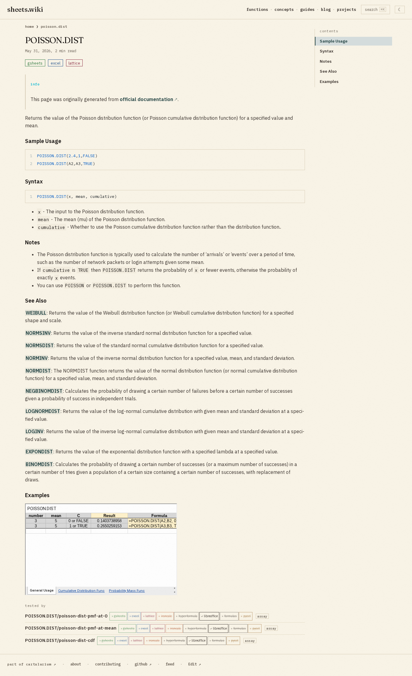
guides (307, 9)
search (375, 9)
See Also (328, 71)
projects (346, 9)
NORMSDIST (40, 345)
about (75, 664)
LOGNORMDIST (43, 411)
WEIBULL (36, 313)
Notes (325, 61)
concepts (284, 9)
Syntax (326, 51)
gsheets (35, 63)
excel (56, 63)
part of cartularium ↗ (31, 664)
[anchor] (66, 141)
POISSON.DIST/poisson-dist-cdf (140, 640)
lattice (74, 63)
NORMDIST (38, 371)
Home (29, 26)
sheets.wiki (25, 9)
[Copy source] (298, 155)
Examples (329, 81)
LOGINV (34, 431)
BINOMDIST (39, 464)
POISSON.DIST (54, 26)
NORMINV (37, 358)
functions (257, 9)
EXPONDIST (39, 452)
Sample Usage (333, 41)
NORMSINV (38, 333)
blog (326, 9)
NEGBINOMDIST (44, 391)
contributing (107, 664)
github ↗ (143, 664)
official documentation (146, 99)
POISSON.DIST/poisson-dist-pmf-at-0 (146, 616)
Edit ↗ (194, 664)
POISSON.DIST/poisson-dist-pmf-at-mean (150, 628)
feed (170, 664)
